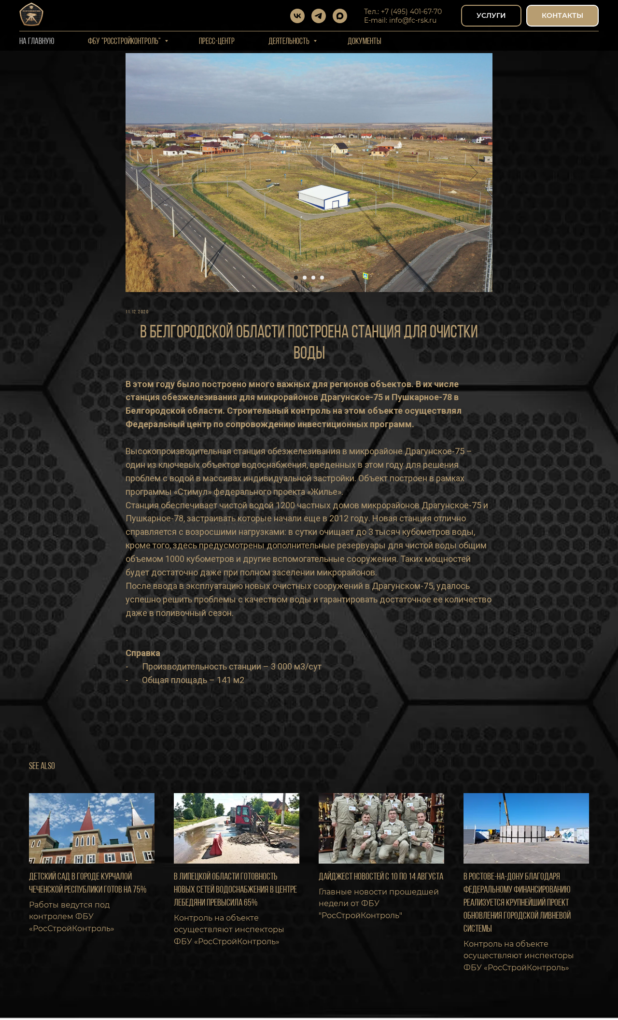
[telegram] (318, 16)
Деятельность (289, 42)
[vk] (297, 16)
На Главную (36, 42)
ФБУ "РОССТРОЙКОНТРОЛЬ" (125, 42)
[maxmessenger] (340, 16)
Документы (364, 42)
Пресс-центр (217, 42)
